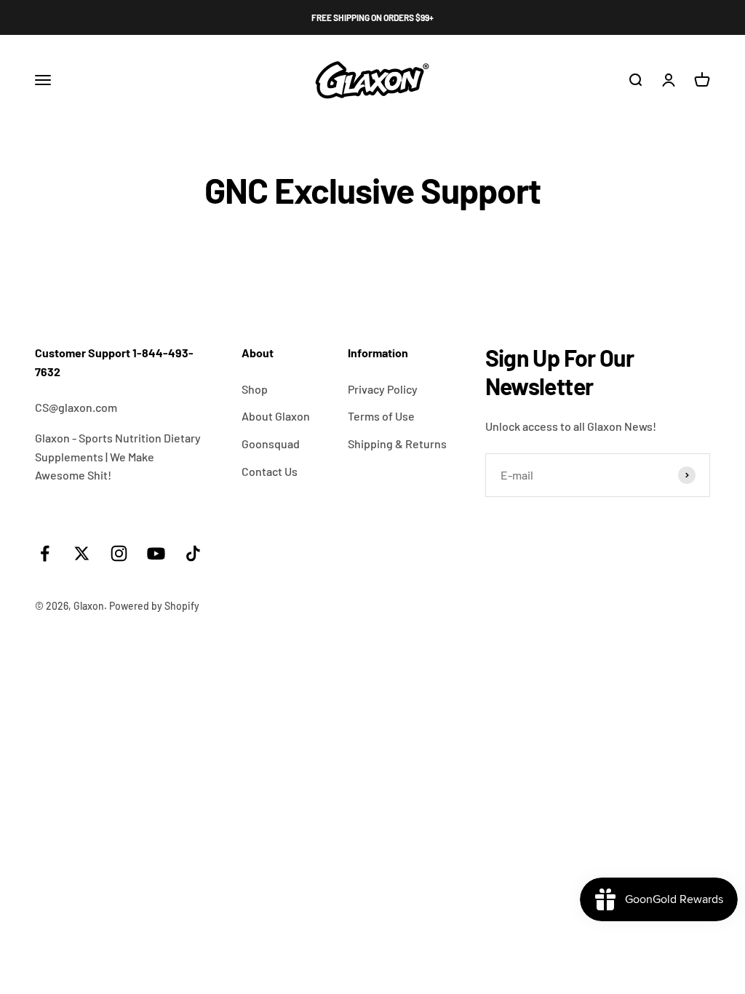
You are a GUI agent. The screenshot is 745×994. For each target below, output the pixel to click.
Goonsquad (271, 443)
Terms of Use (381, 416)
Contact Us (270, 471)
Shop (255, 389)
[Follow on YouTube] (156, 553)
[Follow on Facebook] (45, 553)
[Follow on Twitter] (82, 553)
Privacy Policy (383, 389)
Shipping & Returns (397, 443)
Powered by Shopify (154, 606)
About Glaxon (276, 416)
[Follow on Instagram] (119, 553)
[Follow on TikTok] (193, 553)
